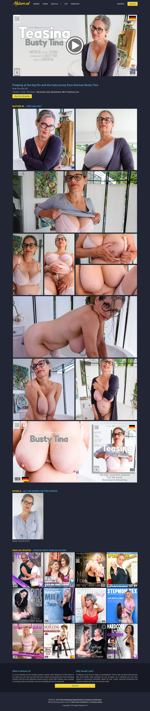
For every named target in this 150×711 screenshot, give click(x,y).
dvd (66, 4)
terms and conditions (79, 702)
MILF (64, 92)
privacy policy (97, 702)
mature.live (75, 4)
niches (45, 4)
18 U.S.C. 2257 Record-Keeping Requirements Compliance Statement (75, 700)
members (120, 4)
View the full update (22, 96)
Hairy (48, 92)
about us (54, 4)
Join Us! (132, 4)
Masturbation (56, 92)
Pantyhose (71, 92)
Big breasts (41, 92)
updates (36, 4)
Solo (77, 92)
